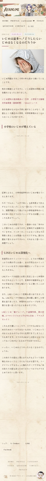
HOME (5, 21)
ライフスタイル (29, 34)
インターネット (16, 34)
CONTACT (20, 26)
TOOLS (40, 21)
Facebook (7, 449)
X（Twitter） (15, 443)
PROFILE (15, 21)
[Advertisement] (23, 161)
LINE (27, 443)
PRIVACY (23, 470)
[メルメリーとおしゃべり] (41, 475)
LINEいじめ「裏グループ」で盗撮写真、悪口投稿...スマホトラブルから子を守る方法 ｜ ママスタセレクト (23, 315)
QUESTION (8, 26)
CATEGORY (28, 21)
